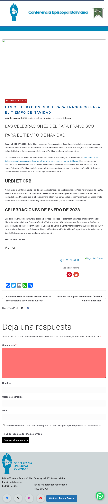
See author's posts (71, 268)
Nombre (6, 383)
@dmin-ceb (34, 118)
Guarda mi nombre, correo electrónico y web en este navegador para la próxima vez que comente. (53, 425)
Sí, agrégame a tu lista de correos (23, 434)
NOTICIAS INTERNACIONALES (16, 101)
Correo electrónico (12, 397)
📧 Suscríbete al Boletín (61, 498)
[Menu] (4, 29)
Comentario (9, 345)
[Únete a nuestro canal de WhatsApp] (100, 496)
